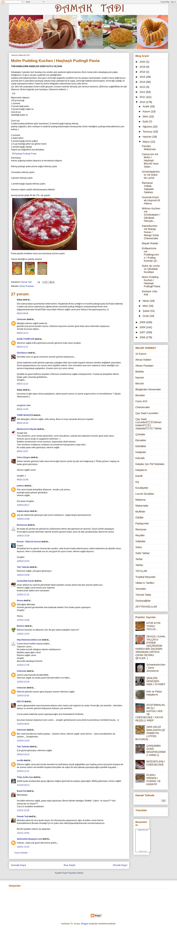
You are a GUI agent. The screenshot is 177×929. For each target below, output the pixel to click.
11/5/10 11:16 (23, 594)
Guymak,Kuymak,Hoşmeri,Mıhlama (151, 200)
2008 (143, 327)
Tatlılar (139, 565)
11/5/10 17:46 (23, 665)
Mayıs (146, 141)
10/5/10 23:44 (23, 561)
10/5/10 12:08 (23, 519)
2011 (143, 97)
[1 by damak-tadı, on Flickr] (42, 275)
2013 (143, 86)
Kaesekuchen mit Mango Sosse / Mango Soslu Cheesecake (150, 232)
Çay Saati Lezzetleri (146, 413)
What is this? (143, 851)
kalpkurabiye (23, 511)
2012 (143, 92)
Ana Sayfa (69, 865)
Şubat (146, 310)
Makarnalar (141, 505)
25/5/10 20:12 (23, 754)
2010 (143, 102)
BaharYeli (21, 791)
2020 (143, 61)
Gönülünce (22, 353)
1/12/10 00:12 (23, 785)
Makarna (140, 499)
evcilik (20, 760)
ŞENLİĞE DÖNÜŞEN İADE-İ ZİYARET (155, 681)
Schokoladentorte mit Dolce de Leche (151, 174)
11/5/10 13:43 (23, 634)
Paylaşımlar (142, 523)
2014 (143, 81)
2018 (143, 66)
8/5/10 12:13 (22, 384)
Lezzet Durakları (144, 493)
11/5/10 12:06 (23, 620)
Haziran (147, 136)
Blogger (84, 924)
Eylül (146, 121)
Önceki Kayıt (120, 865)
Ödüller (139, 517)
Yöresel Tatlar (143, 594)
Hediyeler (140, 452)
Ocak (146, 315)
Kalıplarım (141, 470)
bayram (139, 377)
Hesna (20, 600)
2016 (143, 71)
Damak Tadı (22, 816)
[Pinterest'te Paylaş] (53, 282)
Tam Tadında (23, 567)
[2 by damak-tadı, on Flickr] (17, 275)
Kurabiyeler (141, 487)
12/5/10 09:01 (23, 724)
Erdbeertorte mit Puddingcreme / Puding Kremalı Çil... (150, 254)
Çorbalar (140, 434)
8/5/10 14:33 (22, 409)
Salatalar (140, 541)
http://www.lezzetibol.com (29, 640)
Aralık (146, 106)
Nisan (146, 300)
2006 (143, 337)
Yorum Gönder (21, 853)
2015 (143, 76)
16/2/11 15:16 (23, 847)
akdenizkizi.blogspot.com (29, 839)
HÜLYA (20, 701)
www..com (143, 830)
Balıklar (139, 371)
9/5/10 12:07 (22, 451)
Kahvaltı (140, 458)
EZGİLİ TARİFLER (25, 339)
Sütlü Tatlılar (142, 553)
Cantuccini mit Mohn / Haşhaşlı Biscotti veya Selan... (150, 160)
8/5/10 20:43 (22, 423)
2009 (143, 322)
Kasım (147, 111)
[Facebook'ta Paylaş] (51, 282)
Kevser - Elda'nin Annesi (29, 542)
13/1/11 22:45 (23, 810)
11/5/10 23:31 (23, 695)
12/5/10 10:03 (23, 741)
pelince (20, 486)
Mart (146, 305)
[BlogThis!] (46, 282)
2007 (143, 332)
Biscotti (139, 383)
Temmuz (148, 131)
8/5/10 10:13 (22, 333)
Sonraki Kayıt (18, 865)
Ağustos (148, 126)
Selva (138, 547)
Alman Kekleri (143, 359)
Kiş (137, 481)
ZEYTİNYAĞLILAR (146, 606)
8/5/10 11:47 (22, 347)
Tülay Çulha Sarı (25, 777)
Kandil (138, 476)
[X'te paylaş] (48, 282)
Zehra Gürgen (23, 457)
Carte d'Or (141, 401)
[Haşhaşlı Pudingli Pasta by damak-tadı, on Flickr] (24, 154)
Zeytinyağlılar (143, 600)
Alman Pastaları (26, 286)
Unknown (21, 319)
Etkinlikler (140, 446)
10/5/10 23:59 (23, 575)
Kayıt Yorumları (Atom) (73, 873)
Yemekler (140, 588)
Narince (20, 626)
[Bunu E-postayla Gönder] (43, 282)
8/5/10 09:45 (22, 313)
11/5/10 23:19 (23, 682)
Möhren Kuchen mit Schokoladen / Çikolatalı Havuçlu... (151, 214)
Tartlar (139, 559)
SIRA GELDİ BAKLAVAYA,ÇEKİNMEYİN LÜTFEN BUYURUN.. (150, 733)
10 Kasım (140, 353)
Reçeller (140, 535)
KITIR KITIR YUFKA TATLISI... (153, 626)
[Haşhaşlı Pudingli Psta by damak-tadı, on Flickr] (44, 250)
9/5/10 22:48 (22, 480)
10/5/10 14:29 (23, 536)
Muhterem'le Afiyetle (27, 429)
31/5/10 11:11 (23, 771)
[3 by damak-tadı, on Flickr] (30, 275)
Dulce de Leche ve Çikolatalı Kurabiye (151, 268)
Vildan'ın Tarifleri (144, 582)
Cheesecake (142, 407)
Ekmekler (140, 440)
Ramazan (140, 529)
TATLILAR (141, 571)
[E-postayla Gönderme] (38, 282)
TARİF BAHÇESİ (25, 415)
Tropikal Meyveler (145, 577)
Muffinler (140, 511)
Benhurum (22, 525)
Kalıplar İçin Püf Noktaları (150, 464)
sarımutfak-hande (25, 581)
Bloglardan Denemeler (148, 389)
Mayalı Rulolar (150, 243)
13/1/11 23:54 (23, 833)
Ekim (146, 116)
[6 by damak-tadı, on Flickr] (14, 93)
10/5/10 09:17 (23, 505)
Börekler (140, 395)
